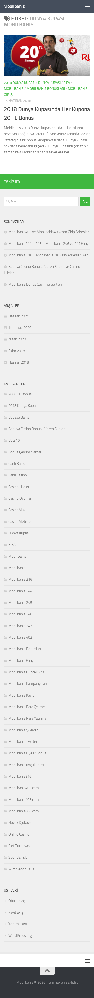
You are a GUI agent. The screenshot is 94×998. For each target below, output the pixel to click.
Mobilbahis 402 (20, 637)
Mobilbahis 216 (20, 579)
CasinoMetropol (20, 521)
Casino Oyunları (20, 498)
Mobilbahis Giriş (20, 660)
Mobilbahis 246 (20, 614)
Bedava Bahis (18, 417)
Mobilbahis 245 (20, 602)
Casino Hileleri (19, 487)
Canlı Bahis (16, 463)
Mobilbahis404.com (23, 811)
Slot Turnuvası (19, 846)
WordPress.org (20, 935)
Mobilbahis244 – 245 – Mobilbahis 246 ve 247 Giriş (48, 243)
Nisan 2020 (17, 339)
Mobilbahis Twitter (22, 741)
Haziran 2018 (18, 362)
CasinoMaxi (17, 510)
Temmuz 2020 (19, 327)
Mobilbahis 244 (20, 591)
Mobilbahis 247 (20, 626)
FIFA (67, 83)
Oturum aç (16, 901)
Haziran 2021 (18, 316)
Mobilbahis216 (19, 776)
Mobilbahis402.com (23, 788)
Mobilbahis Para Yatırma (27, 718)
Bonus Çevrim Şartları (25, 452)
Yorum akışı (17, 924)
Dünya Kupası (49, 83)
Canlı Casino (17, 475)
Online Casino (18, 834)
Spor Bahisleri (19, 857)
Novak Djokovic (20, 822)
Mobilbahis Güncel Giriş (26, 672)
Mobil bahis (17, 556)
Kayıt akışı (16, 912)
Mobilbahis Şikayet (23, 730)
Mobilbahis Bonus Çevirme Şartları (35, 284)
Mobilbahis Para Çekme (26, 707)
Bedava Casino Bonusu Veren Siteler (36, 429)
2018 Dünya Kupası (19, 83)
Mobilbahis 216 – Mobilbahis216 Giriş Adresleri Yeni (48, 255)
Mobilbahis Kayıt (21, 695)
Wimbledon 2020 (21, 869)
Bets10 (14, 440)
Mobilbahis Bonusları (46, 89)
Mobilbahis (14, 6)
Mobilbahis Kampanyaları (27, 683)
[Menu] (87, 6)
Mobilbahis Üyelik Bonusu (28, 753)
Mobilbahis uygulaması (26, 765)
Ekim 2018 (16, 351)
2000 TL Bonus (20, 394)
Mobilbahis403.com (23, 799)
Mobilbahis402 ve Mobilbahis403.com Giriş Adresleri (49, 232)
